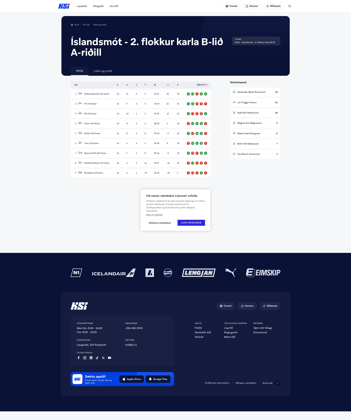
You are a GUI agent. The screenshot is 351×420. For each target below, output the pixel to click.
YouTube (109, 358)
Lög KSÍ (228, 327)
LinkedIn (91, 358)
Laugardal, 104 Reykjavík (91, 344)
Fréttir (198, 327)
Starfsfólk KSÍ (203, 332)
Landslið (82, 6)
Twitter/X (103, 358)
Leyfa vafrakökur (191, 223)
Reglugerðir (231, 332)
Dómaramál (260, 332)
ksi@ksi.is (131, 344)
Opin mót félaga (262, 327)
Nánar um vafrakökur (154, 215)
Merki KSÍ (229, 336)
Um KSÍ (114, 6)
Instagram (85, 358)
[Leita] (290, 6)
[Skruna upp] (277, 383)
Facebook (78, 358)
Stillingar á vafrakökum (160, 223)
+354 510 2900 (134, 328)
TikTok (97, 358)
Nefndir (199, 336)
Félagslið (98, 6)
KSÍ (64, 6)
